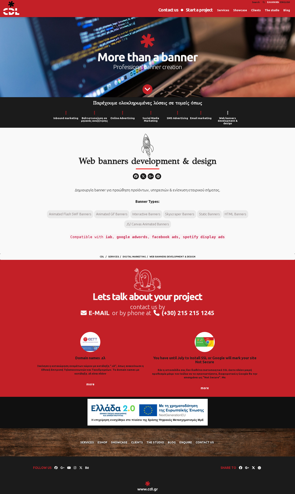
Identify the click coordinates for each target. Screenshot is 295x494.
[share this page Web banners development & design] (240, 468)
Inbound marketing (65, 118)
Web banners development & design (228, 121)
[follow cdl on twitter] (80, 468)
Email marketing (201, 118)
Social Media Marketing (150, 119)
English (285, 2)
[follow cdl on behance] (87, 468)
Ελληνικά (273, 2)
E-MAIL (99, 312)
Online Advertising (122, 118)
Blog (286, 10)
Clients (256, 10)
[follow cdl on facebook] (56, 468)
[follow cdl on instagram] (75, 468)
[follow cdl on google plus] (62, 468)
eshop (102, 442)
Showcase (240, 10)
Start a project (199, 9)
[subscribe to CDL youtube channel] (69, 468)
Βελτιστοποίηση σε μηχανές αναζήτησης (94, 119)
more (90, 384)
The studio (272, 10)
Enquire (185, 442)
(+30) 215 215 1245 (188, 312)
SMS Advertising (177, 118)
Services (223, 10)
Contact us (168, 9)
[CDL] (11, 8)
